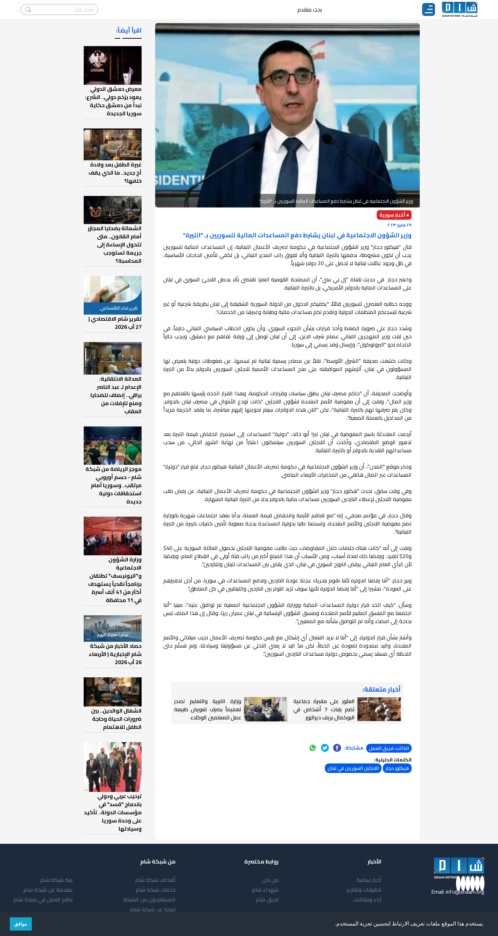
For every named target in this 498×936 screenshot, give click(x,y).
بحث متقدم (309, 9)
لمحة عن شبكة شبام (152, 909)
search (28, 9)
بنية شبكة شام (56, 880)
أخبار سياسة (368, 880)
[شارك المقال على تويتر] (325, 748)
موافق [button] (20, 924)
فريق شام (267, 899)
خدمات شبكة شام (155, 889)
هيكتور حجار (397, 768)
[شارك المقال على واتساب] (312, 748)
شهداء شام (265, 889)
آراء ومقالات (367, 899)
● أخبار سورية (394, 215)
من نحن (270, 880)
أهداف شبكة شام (155, 880)
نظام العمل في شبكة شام (43, 899)
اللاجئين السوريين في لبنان (353, 768)
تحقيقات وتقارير (364, 889)
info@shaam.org (465, 892)
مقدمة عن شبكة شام (47, 889)
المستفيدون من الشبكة (149, 899)
